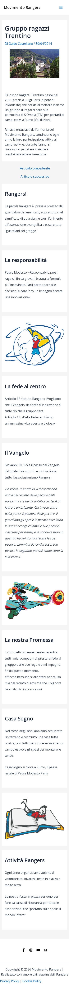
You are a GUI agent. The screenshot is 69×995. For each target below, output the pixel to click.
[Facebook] (23, 950)
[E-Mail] (45, 950)
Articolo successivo (35, 176)
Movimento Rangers (22, 7)
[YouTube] (38, 950)
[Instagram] (31, 950)
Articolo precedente (35, 168)
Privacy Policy (9, 981)
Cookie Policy (31, 981)
